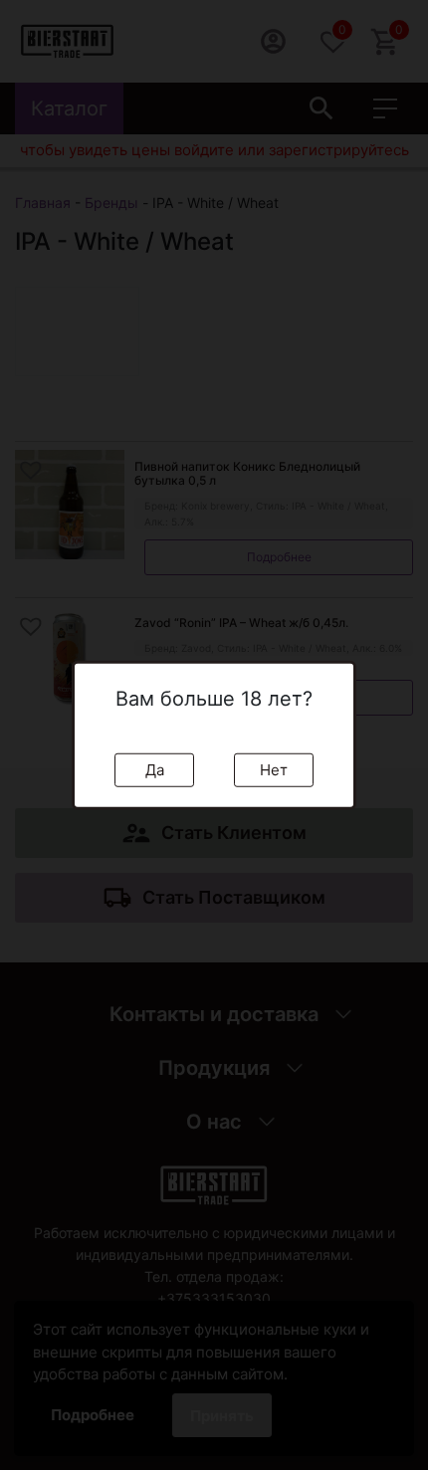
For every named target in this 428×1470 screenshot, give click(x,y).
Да (154, 768)
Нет (274, 768)
